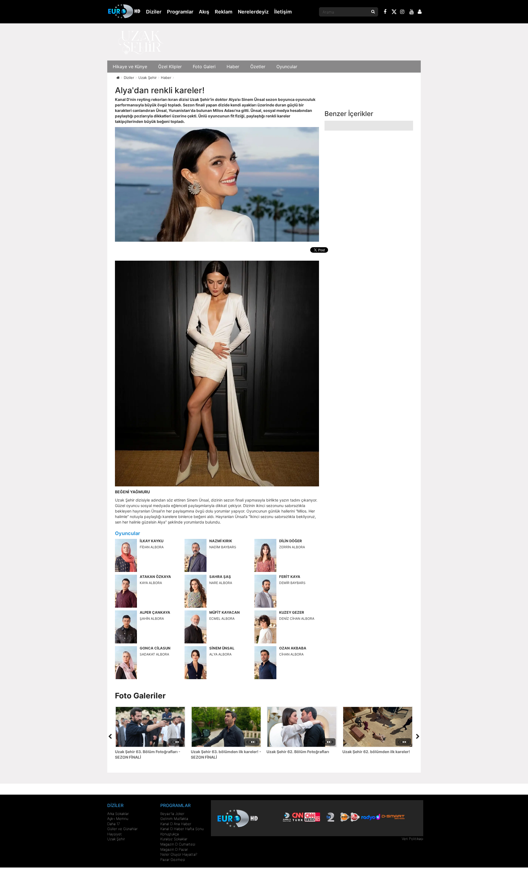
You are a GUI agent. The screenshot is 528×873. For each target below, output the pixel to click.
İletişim (283, 12)
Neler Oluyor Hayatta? (178, 854)
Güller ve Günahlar (122, 829)
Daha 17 (113, 824)
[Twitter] (394, 12)
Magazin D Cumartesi (177, 844)
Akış (204, 12)
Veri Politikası (412, 838)
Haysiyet (114, 834)
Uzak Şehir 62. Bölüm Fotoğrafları (297, 751)
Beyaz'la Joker (172, 813)
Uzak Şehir (116, 839)
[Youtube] (411, 12)
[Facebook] (385, 12)
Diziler (153, 12)
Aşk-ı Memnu (117, 818)
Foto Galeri (204, 66)
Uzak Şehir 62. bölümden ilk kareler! (376, 751)
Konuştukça (169, 834)
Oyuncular (286, 66)
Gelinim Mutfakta (174, 818)
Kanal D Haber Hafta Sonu (182, 829)
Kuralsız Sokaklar (173, 839)
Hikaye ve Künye (130, 66)
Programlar (180, 12)
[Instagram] (402, 12)
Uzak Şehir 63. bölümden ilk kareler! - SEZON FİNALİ (226, 754)
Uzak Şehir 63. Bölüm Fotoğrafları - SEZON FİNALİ (147, 754)
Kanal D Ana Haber (175, 824)
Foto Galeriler (140, 695)
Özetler (257, 66)
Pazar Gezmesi (172, 859)
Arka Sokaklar (118, 813)
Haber (233, 66)
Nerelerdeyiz (253, 12)
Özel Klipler (170, 66)
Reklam (223, 12)
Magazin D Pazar (174, 849)
